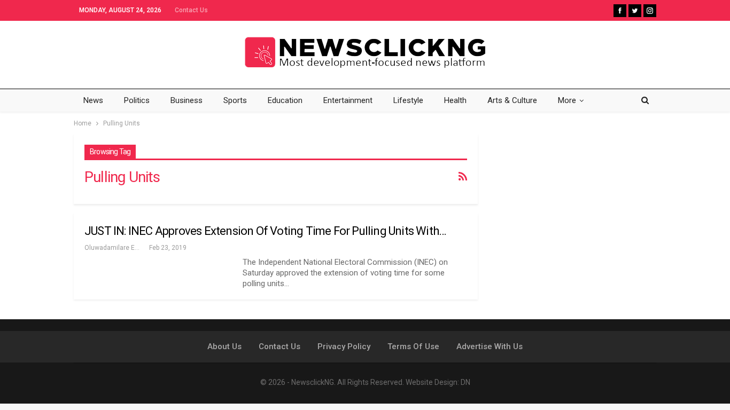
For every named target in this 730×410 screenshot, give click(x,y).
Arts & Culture (512, 100)
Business (186, 100)
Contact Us (191, 10)
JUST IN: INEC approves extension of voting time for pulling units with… (265, 231)
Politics (137, 100)
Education (285, 100)
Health (455, 100)
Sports (235, 100)
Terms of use (413, 346)
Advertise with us (489, 346)
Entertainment (347, 100)
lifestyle (408, 100)
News (93, 100)
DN (465, 382)
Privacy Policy (343, 346)
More (567, 100)
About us (224, 346)
